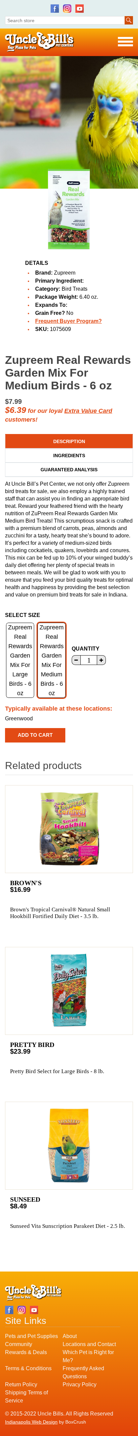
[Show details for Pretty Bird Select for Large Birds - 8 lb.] (69, 991)
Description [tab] (69, 441)
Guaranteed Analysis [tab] (69, 469)
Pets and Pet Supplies (31, 1336)
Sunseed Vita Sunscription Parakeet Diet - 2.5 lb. (67, 1226)
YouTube (79, 8)
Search (129, 20)
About (70, 1336)
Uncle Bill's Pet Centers (39, 42)
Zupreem (64, 273)
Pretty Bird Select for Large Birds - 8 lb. (57, 1071)
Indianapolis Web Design (31, 1422)
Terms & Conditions (28, 1368)
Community (18, 1344)
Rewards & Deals (26, 1352)
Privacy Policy (79, 1384)
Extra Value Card (88, 411)
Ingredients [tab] (69, 455)
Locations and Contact (89, 1344)
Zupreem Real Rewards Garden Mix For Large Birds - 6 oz (20, 660)
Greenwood (19, 718)
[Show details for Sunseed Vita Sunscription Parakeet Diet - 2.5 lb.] (69, 1145)
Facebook (55, 8)
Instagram (67, 8)
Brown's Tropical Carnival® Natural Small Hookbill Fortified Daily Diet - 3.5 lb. (60, 912)
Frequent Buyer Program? (68, 321)
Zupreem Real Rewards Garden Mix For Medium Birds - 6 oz (52, 660)
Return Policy (21, 1384)
